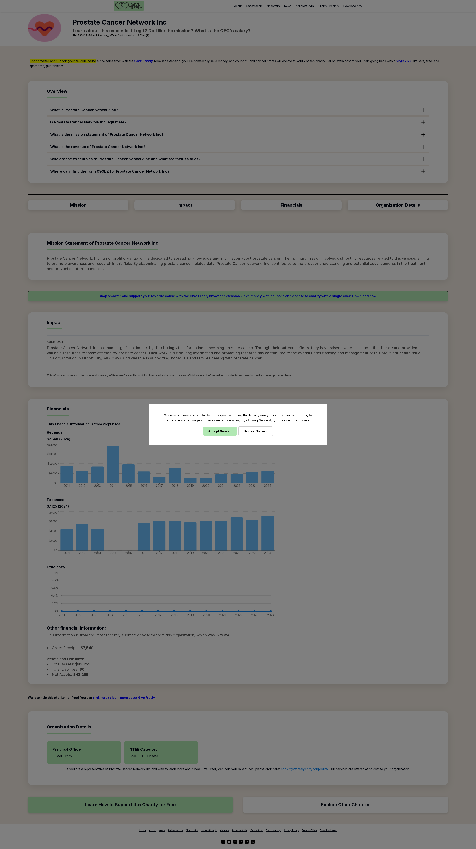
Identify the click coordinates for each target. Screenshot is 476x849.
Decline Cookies (256, 431)
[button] (238, 424)
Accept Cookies (220, 431)
